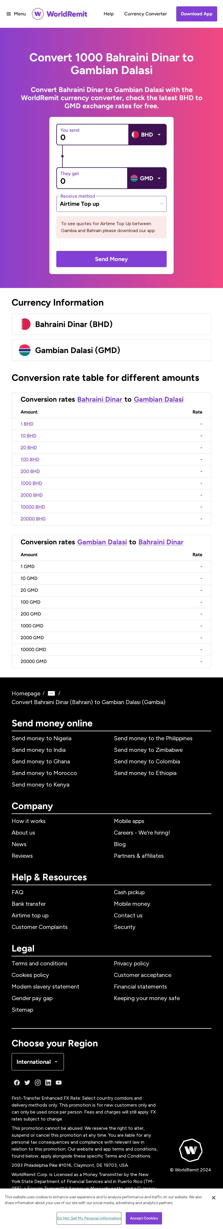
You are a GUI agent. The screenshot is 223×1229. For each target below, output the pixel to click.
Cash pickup (129, 892)
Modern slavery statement (45, 986)
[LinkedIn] (48, 1082)
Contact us (128, 915)
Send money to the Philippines (153, 738)
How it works (29, 821)
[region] (111, 1208)
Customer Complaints (40, 926)
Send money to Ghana (41, 761)
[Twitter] (27, 1082)
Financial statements (140, 986)
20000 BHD (33, 518)
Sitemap (22, 1009)
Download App (197, 13)
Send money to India (39, 749)
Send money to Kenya (40, 784)
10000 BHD (33, 507)
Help (109, 13)
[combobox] (111, 203)
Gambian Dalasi (159, 399)
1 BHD (27, 424)
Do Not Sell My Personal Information (89, 1218)
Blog (120, 844)
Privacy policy (131, 963)
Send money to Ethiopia (145, 772)
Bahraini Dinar (99, 399)
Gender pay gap (32, 998)
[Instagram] (38, 1082)
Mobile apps (129, 821)
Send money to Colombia (147, 761)
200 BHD (30, 471)
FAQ (18, 892)
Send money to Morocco (44, 772)
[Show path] (51, 693)
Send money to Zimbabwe (148, 749)
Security (125, 926)
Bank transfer (29, 903)
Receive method (77, 196)
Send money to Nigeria (41, 738)
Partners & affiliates (139, 855)
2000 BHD (32, 495)
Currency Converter (145, 13)
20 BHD (29, 447)
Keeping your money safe (147, 998)
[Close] (213, 1197)
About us (23, 832)
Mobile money (132, 903)
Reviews (22, 855)
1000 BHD (31, 483)
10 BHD (28, 435)
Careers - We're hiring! (142, 832)
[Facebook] (17, 1082)
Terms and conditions (39, 963)
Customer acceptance (142, 974)
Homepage (26, 693)
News (19, 844)
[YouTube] (58, 1082)
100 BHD (30, 459)
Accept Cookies (144, 1218)
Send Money (111, 259)
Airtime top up (30, 915)
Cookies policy (30, 974)
